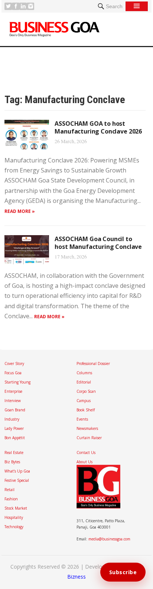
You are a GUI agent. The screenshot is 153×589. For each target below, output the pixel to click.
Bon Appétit (14, 437)
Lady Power (14, 428)
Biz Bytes (12, 461)
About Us (84, 461)
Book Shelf (85, 409)
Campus (83, 400)
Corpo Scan (86, 391)
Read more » (19, 211)
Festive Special (16, 480)
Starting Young (17, 382)
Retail (9, 489)
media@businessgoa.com (109, 539)
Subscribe (123, 572)
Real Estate (13, 452)
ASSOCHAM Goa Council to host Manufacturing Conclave (98, 243)
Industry (11, 419)
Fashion (11, 498)
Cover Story (14, 363)
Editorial (83, 382)
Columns (84, 372)
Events (82, 419)
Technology (13, 526)
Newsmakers (87, 428)
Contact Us (85, 452)
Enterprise (13, 391)
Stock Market (15, 508)
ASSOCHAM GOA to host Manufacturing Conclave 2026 (98, 127)
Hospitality (13, 517)
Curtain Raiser (89, 437)
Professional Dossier (93, 363)
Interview (12, 400)
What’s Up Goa (17, 471)
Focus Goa (13, 372)
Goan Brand (14, 409)
